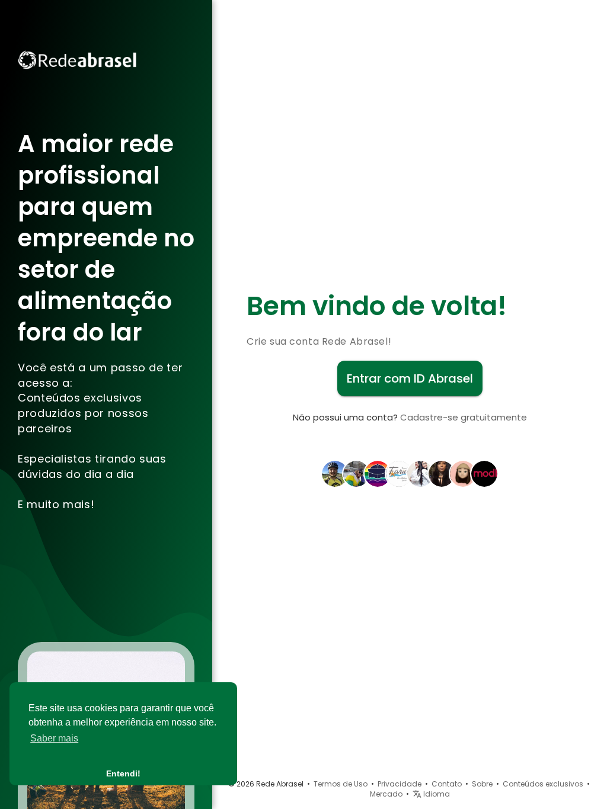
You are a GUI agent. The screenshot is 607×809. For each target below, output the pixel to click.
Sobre (482, 784)
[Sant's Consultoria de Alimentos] (420, 473)
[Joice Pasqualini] (356, 473)
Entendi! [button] (123, 773)
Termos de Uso (341, 784)
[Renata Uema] (442, 473)
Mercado (386, 794)
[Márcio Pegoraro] (484, 473)
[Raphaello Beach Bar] (378, 473)
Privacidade (399, 784)
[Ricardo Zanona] (335, 473)
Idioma (435, 794)
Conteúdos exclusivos (543, 784)
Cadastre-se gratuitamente (463, 417)
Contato (447, 784)
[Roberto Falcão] (399, 473)
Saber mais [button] (54, 738)
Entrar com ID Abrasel (410, 378)
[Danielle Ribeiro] (463, 473)
